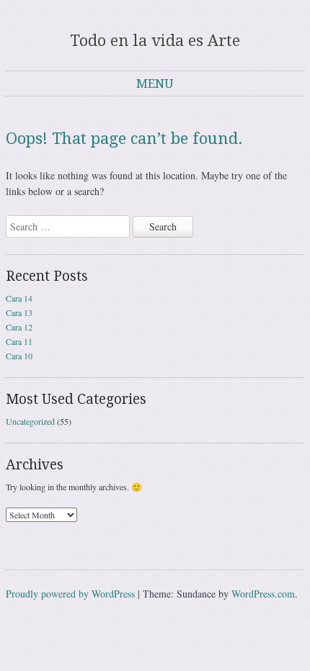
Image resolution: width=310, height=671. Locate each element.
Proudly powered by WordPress (70, 593)
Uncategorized (30, 421)
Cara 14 (19, 298)
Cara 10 (19, 355)
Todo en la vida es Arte (155, 41)
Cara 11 (19, 341)
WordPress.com (263, 593)
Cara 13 (19, 312)
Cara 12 (19, 327)
